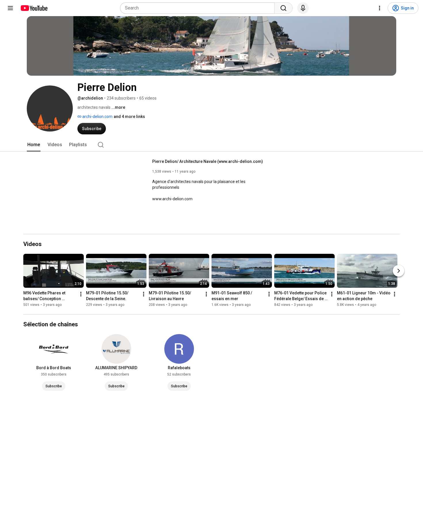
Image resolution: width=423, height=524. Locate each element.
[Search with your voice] (303, 8)
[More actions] (81, 294)
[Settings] (379, 8)
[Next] (398, 271)
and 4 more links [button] (129, 116)
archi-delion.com (97, 116)
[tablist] (211, 145)
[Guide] (10, 8)
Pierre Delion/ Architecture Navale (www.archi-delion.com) (207, 161)
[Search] (283, 8)
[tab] (34, 145)
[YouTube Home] (34, 8)
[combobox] (199, 8)
